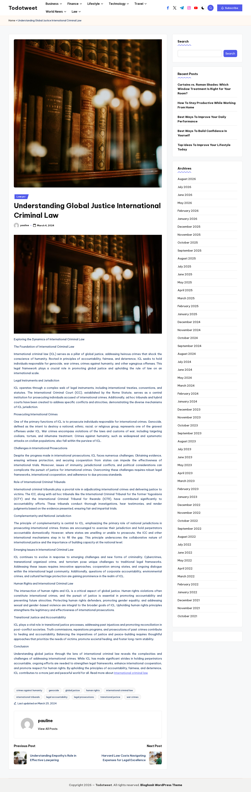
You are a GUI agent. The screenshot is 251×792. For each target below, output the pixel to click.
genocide (54, 690)
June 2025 (185, 274)
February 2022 (188, 584)
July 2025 (184, 266)
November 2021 (189, 608)
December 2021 (189, 600)
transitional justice (110, 697)
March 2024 (186, 385)
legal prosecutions (84, 697)
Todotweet (23, 8)
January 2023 (187, 497)
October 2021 (187, 616)
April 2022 (185, 568)
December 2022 (189, 505)
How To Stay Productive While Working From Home (207, 105)
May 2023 (185, 465)
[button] (229, 7)
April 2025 (185, 290)
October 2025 (188, 242)
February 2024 (188, 393)
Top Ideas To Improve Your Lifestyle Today (204, 147)
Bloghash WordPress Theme (161, 785)
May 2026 (185, 203)
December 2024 (189, 322)
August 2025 (187, 258)
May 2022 (185, 560)
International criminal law (131, 673)
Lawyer (21, 196)
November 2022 (189, 513)
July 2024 (184, 362)
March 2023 (186, 481)
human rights (93, 690)
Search (183, 41)
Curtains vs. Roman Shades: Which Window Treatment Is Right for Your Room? (204, 89)
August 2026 (187, 179)
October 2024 (188, 338)
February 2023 (188, 489)
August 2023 (187, 441)
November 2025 (189, 234)
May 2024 (185, 377)
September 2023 (189, 433)
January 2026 (187, 218)
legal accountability (57, 697)
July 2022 (184, 544)
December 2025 (189, 227)
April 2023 (185, 473)
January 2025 (187, 314)
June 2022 (185, 552)
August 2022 (187, 536)
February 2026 (188, 211)
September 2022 (189, 529)
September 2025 (189, 250)
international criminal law (119, 690)
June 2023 (185, 457)
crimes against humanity (29, 690)
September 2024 (189, 346)
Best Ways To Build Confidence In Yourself (202, 133)
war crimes (132, 697)
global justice (72, 690)
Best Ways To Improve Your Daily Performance (202, 119)
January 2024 (187, 401)
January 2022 (187, 592)
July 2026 (184, 187)
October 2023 (188, 425)
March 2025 (186, 298)
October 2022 (188, 520)
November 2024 (189, 330)
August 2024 (187, 354)
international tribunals (28, 697)
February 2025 (188, 306)
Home (12, 20)
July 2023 (184, 449)
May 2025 (185, 282)
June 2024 (185, 370)
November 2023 (189, 417)
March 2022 (186, 576)
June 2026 (185, 195)
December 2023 (189, 409)
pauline (45, 720)
